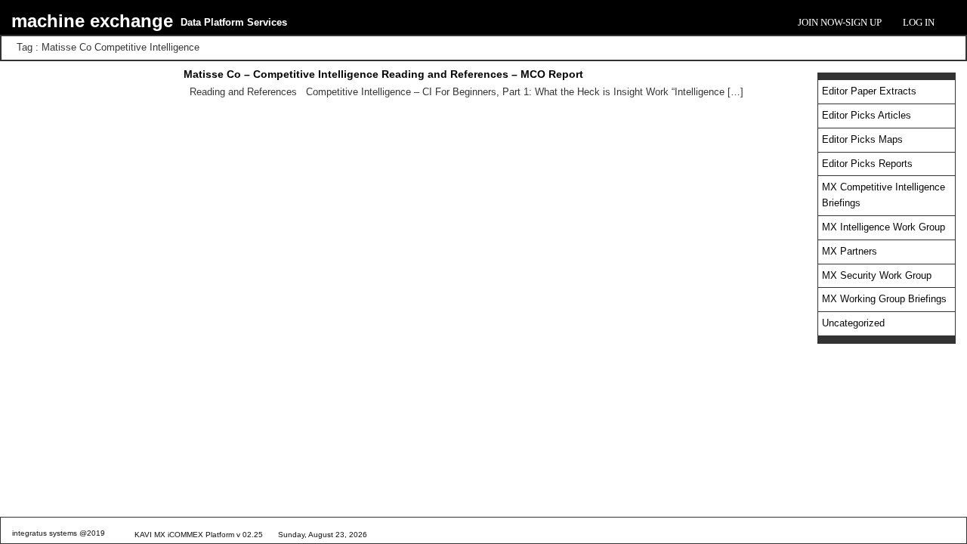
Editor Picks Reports (867, 163)
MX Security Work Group (876, 275)
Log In (919, 22)
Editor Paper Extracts (869, 91)
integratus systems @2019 (58, 533)
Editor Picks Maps (862, 139)
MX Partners (849, 251)
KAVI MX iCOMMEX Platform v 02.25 (198, 534)
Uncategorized (853, 323)
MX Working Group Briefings (884, 298)
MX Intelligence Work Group (883, 227)
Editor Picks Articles (866, 115)
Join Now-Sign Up (840, 22)
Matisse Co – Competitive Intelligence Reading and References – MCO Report (383, 74)
